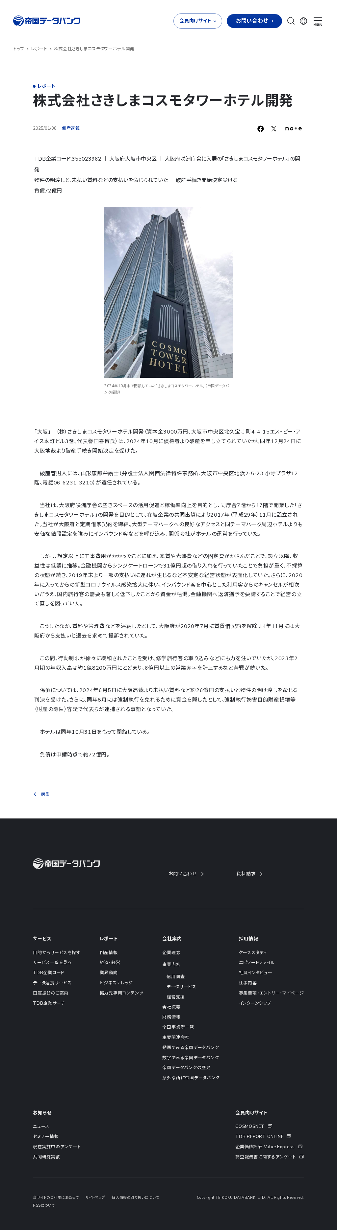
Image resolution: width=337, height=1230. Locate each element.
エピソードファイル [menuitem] (257, 963)
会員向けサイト (251, 1113)
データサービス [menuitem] (181, 987)
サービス (42, 939)
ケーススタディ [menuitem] (253, 953)
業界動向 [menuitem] (109, 973)
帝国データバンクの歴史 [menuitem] (186, 1068)
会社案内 (172, 939)
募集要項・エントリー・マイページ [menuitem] (271, 993)
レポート (39, 49)
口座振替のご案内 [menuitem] (50, 993)
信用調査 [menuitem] (176, 977)
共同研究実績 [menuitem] (46, 1157)
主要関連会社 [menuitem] (176, 1037)
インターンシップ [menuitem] (255, 1003)
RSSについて (44, 1205)
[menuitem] (269, 1127)
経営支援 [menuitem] (176, 997)
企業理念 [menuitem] (171, 953)
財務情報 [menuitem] (171, 1017)
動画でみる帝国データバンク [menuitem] (190, 1048)
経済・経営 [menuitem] (110, 963)
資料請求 (246, 874)
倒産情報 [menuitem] (109, 953)
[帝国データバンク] (47, 21)
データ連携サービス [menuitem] (52, 983)
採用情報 (248, 939)
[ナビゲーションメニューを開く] (318, 22)
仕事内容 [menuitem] (248, 983)
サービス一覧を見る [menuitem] (52, 963)
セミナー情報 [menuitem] (46, 1137)
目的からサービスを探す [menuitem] (57, 953)
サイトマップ (95, 1197)
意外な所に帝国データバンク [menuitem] (191, 1078)
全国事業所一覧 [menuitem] (178, 1027)
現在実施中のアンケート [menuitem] (57, 1147)
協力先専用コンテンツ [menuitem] (121, 993)
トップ (18, 49)
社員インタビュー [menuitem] (255, 973)
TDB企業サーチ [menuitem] (49, 1003)
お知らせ (42, 1113)
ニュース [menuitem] (41, 1126)
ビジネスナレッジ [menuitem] (116, 983)
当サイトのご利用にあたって (56, 1197)
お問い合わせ (182, 874)
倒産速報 (71, 128)
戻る (45, 794)
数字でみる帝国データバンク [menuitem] (190, 1058)
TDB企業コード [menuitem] (49, 973)
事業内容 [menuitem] (171, 965)
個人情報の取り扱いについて (135, 1197)
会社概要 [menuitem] (171, 1007)
